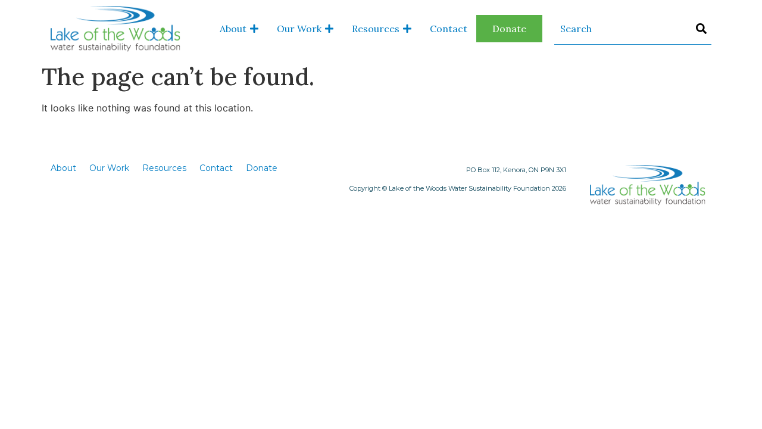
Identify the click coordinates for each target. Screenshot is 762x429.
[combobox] (632, 29)
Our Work (299, 29)
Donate (509, 29)
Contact (448, 29)
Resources (375, 29)
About (233, 29)
